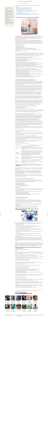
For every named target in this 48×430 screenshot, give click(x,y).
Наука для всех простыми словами (24, 1)
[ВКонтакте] (18, 293)
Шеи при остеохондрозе (28, 290)
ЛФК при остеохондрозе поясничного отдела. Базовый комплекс (24, 9)
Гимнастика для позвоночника (17, 290)
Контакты (17, 315)
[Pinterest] (23, 293)
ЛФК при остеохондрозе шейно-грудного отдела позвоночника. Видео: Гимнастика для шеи (27, 14)
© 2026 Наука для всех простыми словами (8, 315)
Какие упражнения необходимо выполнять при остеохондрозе (24, 8)
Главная (21, 3)
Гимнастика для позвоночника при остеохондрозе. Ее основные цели (25, 11)
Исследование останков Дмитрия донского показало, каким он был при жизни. (9, 23)
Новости (24, 3)
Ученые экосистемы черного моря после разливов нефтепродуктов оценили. (9, 17)
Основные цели (21, 290)
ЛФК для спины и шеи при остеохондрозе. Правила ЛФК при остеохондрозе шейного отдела (27, 13)
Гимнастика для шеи (36, 290)
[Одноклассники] (29, 293)
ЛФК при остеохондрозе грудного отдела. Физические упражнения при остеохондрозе (26, 10)
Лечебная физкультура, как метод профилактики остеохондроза (24, 7)
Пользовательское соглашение (20, 315)
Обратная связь (29, 315)
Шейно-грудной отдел (32, 290)
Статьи (27, 3)
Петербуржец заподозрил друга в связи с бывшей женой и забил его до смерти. (9, 15)
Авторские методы (19, 12)
